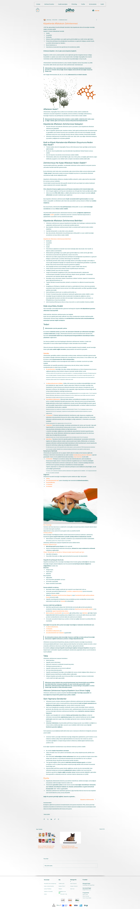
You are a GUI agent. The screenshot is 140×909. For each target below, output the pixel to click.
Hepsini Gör (102, 829)
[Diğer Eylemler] (96, 20)
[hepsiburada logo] (70, 900)
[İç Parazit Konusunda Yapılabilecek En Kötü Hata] (70, 838)
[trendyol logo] (62, 900)
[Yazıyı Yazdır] (58, 819)
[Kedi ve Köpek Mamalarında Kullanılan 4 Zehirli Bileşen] (46, 838)
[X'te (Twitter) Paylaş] (47, 819)
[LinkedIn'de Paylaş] (51, 819)
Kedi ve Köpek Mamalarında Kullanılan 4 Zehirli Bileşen (46, 847)
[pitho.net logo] (77, 900)
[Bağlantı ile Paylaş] (55, 819)
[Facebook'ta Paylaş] (44, 819)
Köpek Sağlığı (47, 814)
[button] (38, 4)
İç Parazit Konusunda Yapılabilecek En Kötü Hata (70, 847)
